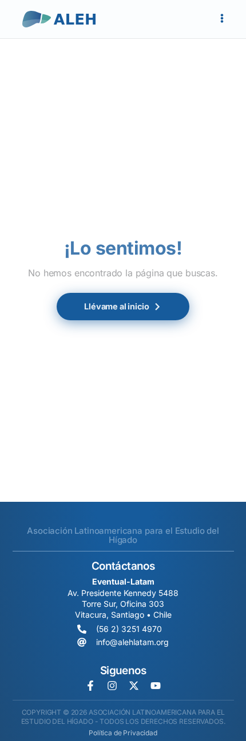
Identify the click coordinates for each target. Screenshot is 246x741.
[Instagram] (112, 685)
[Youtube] (155, 685)
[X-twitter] (134, 685)
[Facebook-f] (90, 685)
